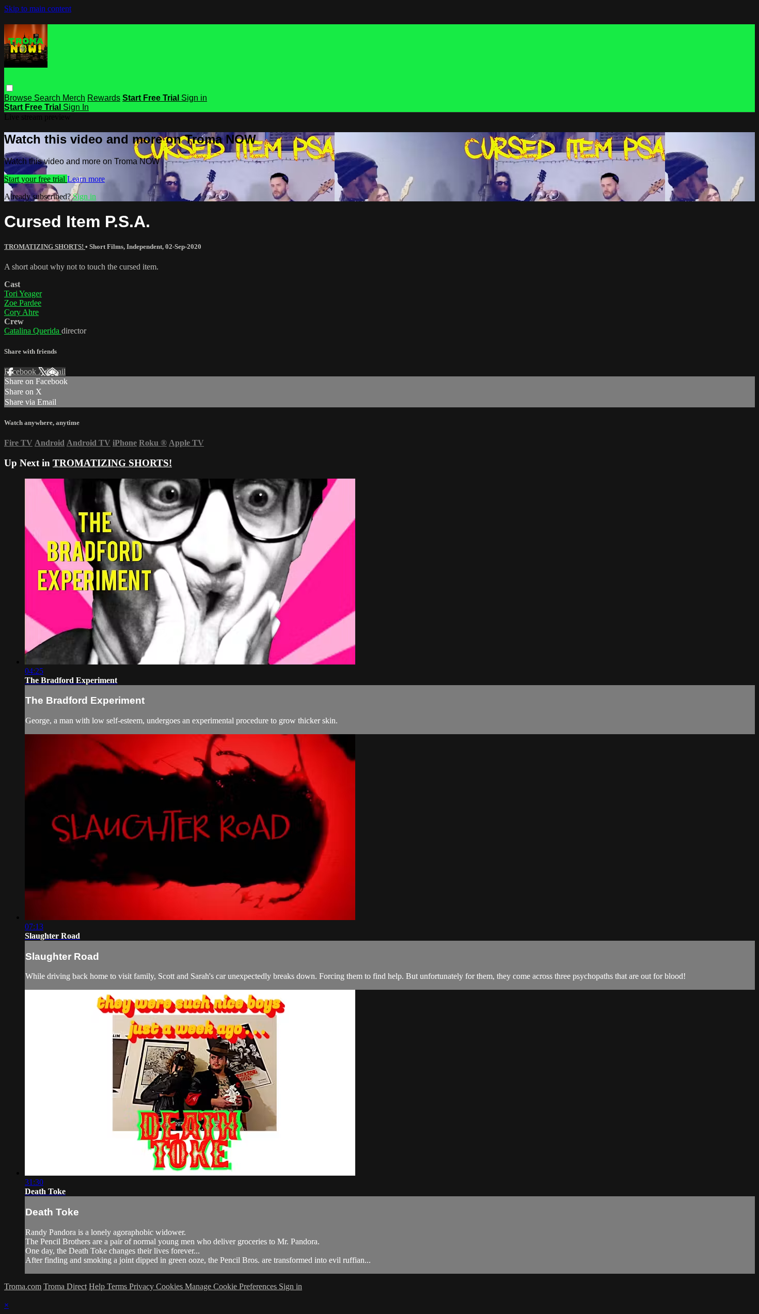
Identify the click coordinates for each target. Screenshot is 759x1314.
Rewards (103, 97)
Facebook (21, 371)
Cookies (170, 1286)
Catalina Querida (32, 330)
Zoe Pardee (22, 302)
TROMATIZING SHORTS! (44, 246)
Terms (118, 1286)
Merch (73, 97)
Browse (19, 97)
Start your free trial (35, 179)
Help (98, 1286)
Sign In (76, 107)
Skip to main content (37, 8)
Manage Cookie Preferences (232, 1286)
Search (48, 97)
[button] (9, 88)
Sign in (194, 97)
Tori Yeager (23, 293)
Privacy (142, 1286)
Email (56, 371)
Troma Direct (65, 1286)
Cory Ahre (21, 312)
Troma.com (22, 1286)
